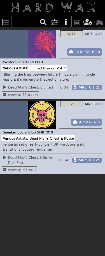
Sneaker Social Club (19, 132)
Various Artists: (15, 68)
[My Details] (88, 21)
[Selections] (5, 21)
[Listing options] (54, 21)
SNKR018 (45, 132)
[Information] (65, 21)
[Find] (43, 21)
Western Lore (14, 62)
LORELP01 (34, 62)
